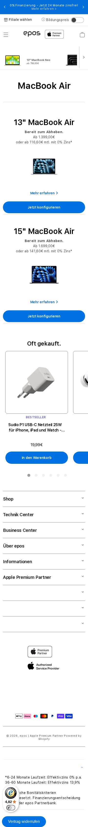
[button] (6, 35)
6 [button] (65, 476)
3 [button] (43, 476)
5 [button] (57, 476)
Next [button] (83, 7)
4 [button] (50, 476)
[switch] (10, 807)
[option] (32, 57)
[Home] (32, 33)
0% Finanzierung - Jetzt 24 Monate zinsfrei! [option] (44, 7)
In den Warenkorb (37, 458)
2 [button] (35, 476)
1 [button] (28, 476)
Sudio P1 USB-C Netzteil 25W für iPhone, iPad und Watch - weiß (35, 427)
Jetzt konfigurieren (44, 207)
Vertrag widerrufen (24, 821)
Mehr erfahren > (44, 9)
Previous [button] (4, 7)
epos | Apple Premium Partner (41, 735)
